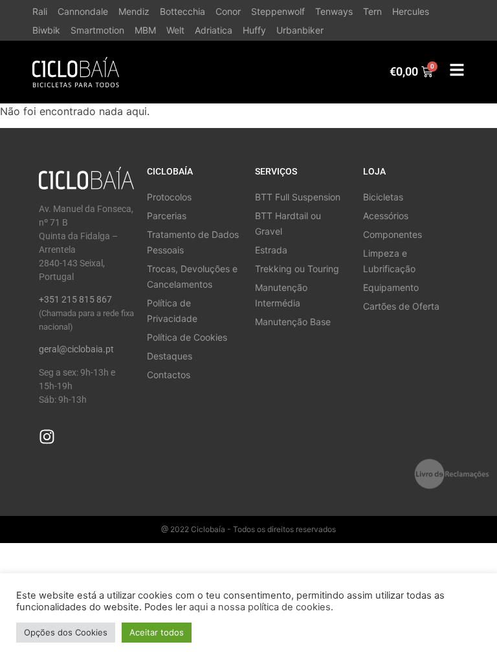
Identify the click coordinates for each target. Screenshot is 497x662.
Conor (228, 11)
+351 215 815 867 (75, 299)
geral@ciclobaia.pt (76, 349)
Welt (175, 30)
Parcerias (166, 215)
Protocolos (169, 196)
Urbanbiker (300, 30)
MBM (145, 30)
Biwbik (46, 30)
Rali (39, 11)
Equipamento (391, 287)
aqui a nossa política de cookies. (261, 607)
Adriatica (213, 30)
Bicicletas (383, 196)
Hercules (410, 11)
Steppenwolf (278, 11)
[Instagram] (47, 437)
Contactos (168, 374)
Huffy (254, 30)
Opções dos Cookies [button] (65, 632)
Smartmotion (97, 30)
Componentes (392, 234)
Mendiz (133, 11)
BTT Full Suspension (297, 196)
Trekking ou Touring (297, 268)
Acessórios (385, 215)
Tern (372, 11)
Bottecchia (182, 11)
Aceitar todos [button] (156, 632)
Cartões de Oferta (401, 306)
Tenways (334, 11)
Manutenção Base (293, 321)
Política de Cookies (187, 337)
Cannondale (83, 11)
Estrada (271, 249)
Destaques (169, 355)
